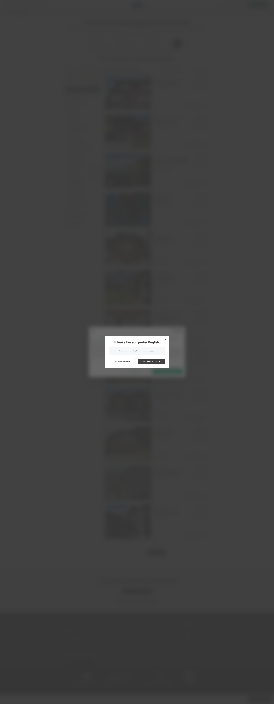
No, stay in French (122, 361)
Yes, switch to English (151, 361)
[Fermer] (166, 339)
